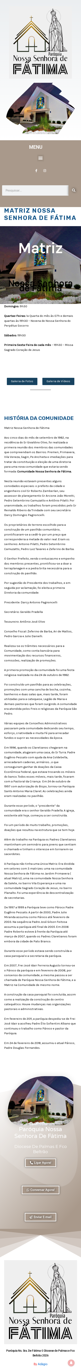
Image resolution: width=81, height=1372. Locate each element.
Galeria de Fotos (22, 381)
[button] (40, 158)
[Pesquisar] (74, 190)
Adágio (43, 1364)
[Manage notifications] (71, 1363)
